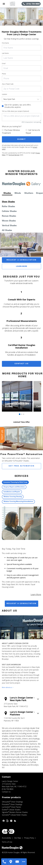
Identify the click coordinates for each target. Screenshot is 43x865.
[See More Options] (24, 861)
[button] (3, 3)
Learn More (21, 266)
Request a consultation (21, 603)
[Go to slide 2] (21, 414)
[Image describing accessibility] (8, 831)
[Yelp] (7, 820)
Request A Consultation (21, 260)
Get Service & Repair (33, 131)
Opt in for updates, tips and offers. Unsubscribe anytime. (17, 106)
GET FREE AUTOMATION (21, 466)
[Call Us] (4, 861)
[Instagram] (11, 820)
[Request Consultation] (17, 861)
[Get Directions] (11, 861)
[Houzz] (15, 820)
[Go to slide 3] (23, 414)
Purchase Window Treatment (11, 131)
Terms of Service (14, 155)
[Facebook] (3, 820)
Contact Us (22, 364)
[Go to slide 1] (19, 414)
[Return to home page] (15, 3)
